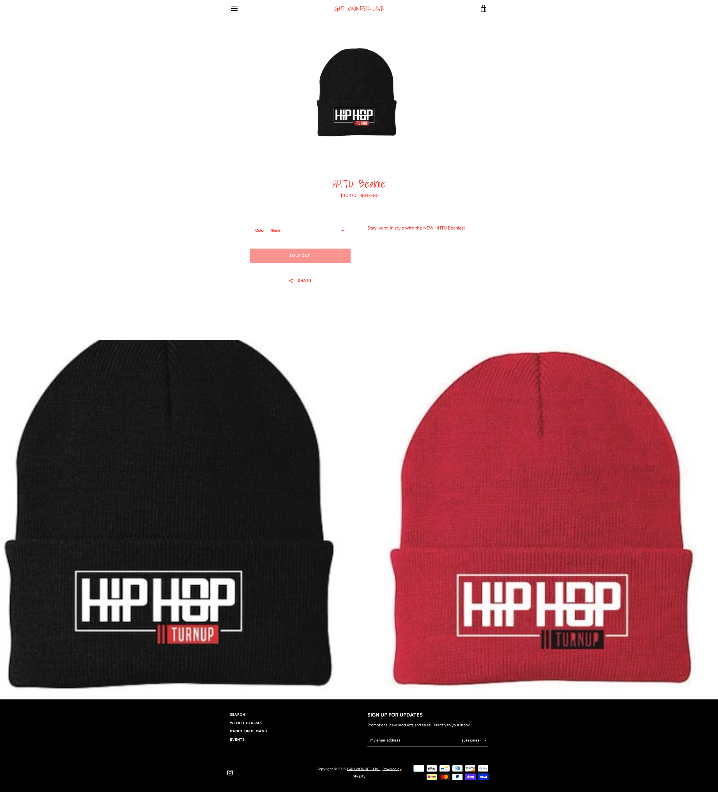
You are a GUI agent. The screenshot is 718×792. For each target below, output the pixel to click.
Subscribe (471, 740)
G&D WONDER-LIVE (359, 8)
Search (237, 715)
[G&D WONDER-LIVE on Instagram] (230, 772)
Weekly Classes (246, 723)
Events (237, 740)
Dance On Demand (248, 731)
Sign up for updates (395, 715)
